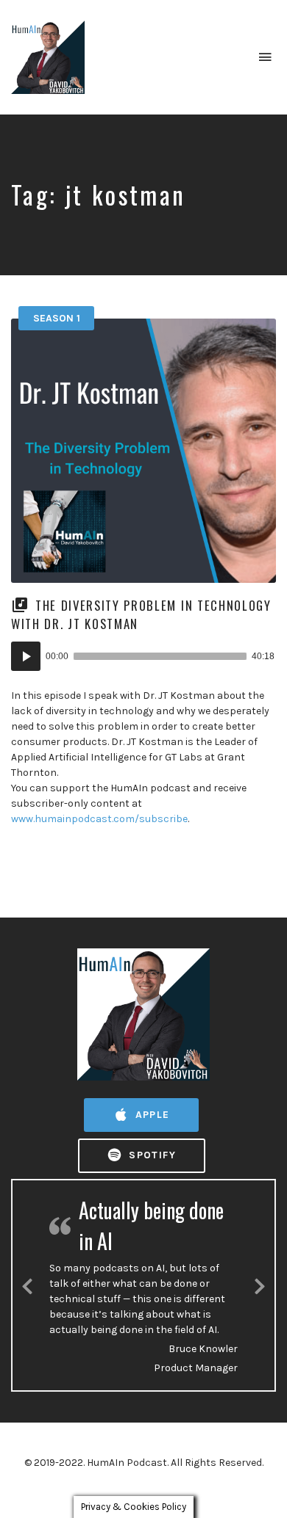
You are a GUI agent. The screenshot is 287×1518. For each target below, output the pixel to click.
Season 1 (56, 318)
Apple (150, 1114)
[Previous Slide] (27, 1284)
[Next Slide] (260, 1284)
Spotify (150, 1155)
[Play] (25, 656)
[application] (143, 656)
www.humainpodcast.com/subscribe (99, 819)
